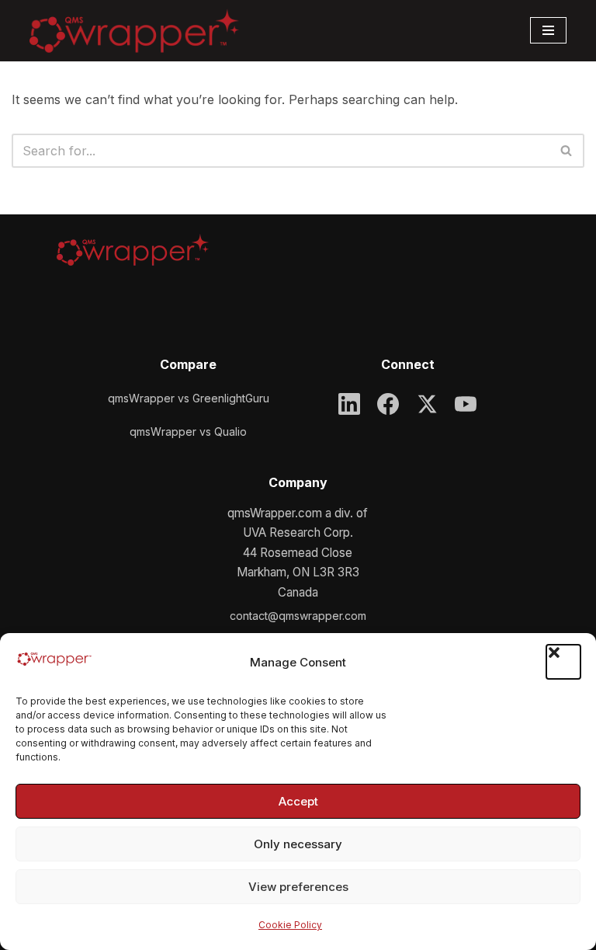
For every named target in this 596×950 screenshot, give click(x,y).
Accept (298, 801)
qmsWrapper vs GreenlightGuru (188, 398)
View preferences (298, 886)
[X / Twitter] (427, 404)
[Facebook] (388, 404)
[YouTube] (465, 404)
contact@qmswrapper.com (298, 615)
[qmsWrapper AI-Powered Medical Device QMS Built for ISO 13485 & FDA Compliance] (134, 31)
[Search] (566, 151)
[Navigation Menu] (548, 30)
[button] (563, 662)
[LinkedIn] (349, 404)
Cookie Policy (290, 925)
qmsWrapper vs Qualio (188, 431)
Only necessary (298, 844)
